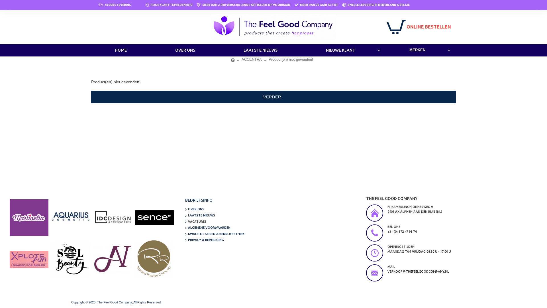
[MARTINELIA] (29, 217)
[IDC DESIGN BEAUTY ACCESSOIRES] (112, 217)
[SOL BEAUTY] (70, 259)
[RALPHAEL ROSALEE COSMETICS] (154, 259)
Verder (272, 97)
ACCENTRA (252, 59)
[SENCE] (154, 217)
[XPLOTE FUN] (29, 259)
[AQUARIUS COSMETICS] (70, 217)
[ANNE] (112, 259)
